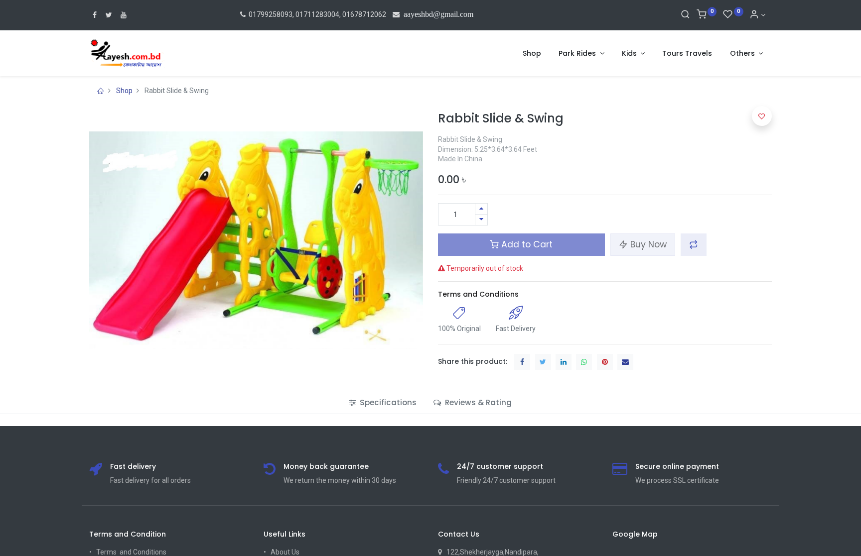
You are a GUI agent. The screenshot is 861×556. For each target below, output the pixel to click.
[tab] (383, 402)
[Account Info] (757, 15)
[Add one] (481, 209)
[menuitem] (532, 54)
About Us (285, 552)
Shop (124, 91)
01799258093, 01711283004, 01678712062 (316, 14)
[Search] (685, 15)
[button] (694, 244)
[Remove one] (481, 220)
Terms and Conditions (478, 294)
